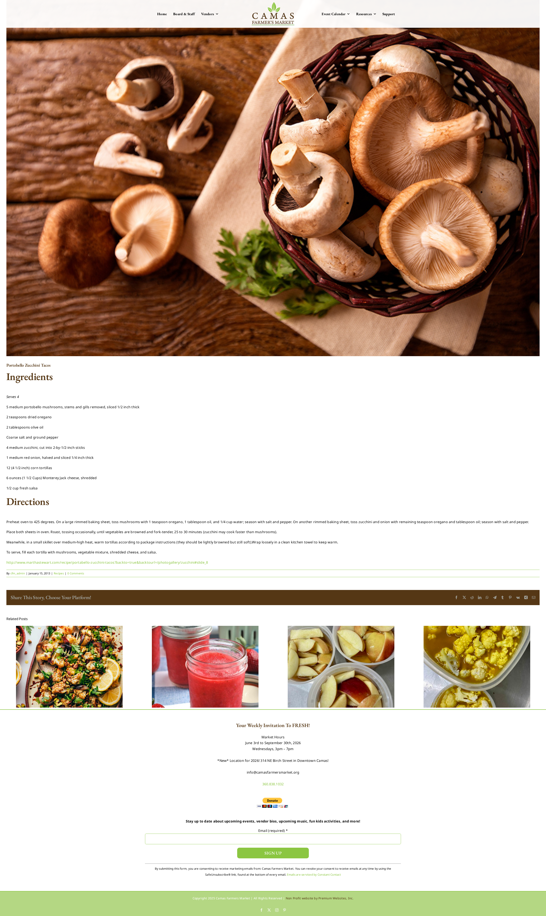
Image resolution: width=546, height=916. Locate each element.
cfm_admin (17, 573)
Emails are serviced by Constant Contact (314, 874)
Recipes (59, 573)
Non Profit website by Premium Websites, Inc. (320, 898)
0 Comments (75, 573)
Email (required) (273, 830)
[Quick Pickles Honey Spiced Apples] (341, 628)
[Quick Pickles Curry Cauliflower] (477, 628)
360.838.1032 (273, 784)
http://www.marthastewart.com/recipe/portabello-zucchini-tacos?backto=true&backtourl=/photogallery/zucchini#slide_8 (107, 562)
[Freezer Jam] (205, 628)
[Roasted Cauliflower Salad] (69, 628)
